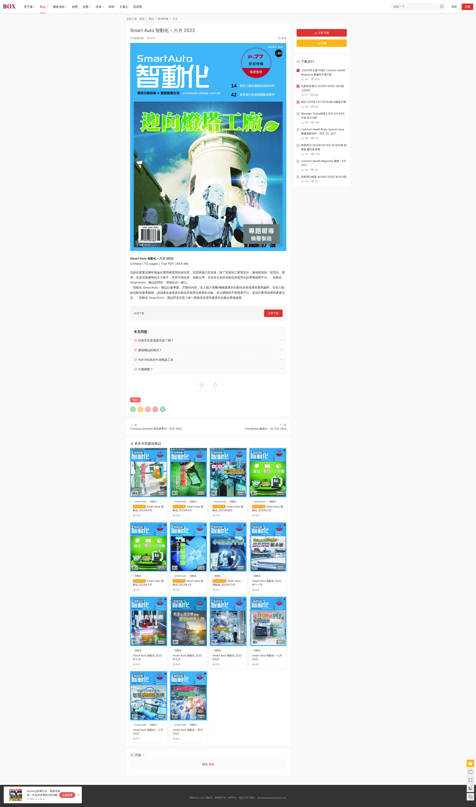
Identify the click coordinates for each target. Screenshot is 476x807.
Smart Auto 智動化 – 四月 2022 (188, 731)
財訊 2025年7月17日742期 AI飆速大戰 (323, 101)
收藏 (323, 43)
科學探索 (178, 452)
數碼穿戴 (139, 38)
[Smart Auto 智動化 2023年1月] (188, 546)
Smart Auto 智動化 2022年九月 (187, 657)
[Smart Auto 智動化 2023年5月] (188, 472)
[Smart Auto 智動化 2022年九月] (188, 621)
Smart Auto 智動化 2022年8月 (227, 657)
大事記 (123, 7)
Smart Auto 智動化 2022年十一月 (266, 582)
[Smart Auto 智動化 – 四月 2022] (188, 695)
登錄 (211, 764)
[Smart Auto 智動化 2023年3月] (267, 472)
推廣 (284, 38)
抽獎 (75, 7)
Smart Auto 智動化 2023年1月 (188, 582)
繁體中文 (138, 601)
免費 (86, 7)
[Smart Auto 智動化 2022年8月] (228, 621)
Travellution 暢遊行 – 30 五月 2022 (265, 428)
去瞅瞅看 (67, 795)
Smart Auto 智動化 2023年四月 (228, 508)
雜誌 (43, 7)
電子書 (28, 7)
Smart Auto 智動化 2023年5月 (188, 508)
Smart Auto (140, 501)
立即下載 (273, 313)
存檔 (99, 7)
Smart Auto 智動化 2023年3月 (267, 508)
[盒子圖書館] (9, 6)
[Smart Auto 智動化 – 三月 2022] (148, 695)
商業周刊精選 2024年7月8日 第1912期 (323, 176)
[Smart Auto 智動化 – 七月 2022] (267, 621)
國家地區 (59, 7)
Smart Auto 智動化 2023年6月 (148, 508)
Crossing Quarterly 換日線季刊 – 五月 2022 (155, 428)
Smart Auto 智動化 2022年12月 (227, 582)
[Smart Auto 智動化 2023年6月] (148, 472)
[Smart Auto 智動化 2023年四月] (228, 472)
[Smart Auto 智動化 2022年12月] (228, 546)
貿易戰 (137, 7)
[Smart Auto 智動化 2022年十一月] (267, 546)
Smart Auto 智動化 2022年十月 (147, 657)
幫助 (112, 7)
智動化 (135, 399)
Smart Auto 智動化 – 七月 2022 (267, 657)
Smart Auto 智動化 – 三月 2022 (148, 731)
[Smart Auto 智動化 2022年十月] (148, 621)
